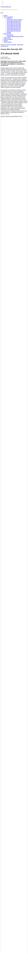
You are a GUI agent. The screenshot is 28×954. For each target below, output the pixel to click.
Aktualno (9, 18)
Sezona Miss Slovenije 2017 (14, 29)
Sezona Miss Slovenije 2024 (14, 21)
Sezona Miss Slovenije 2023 (14, 22)
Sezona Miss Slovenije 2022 (14, 23)
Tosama (7, 68)
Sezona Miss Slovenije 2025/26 (14, 19)
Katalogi (9, 32)
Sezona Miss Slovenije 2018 (14, 28)
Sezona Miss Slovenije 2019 (14, 26)
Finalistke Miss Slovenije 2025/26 (15, 36)
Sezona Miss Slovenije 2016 (14, 30)
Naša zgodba (10, 35)
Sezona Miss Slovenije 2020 (14, 25)
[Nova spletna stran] (6, 6)
